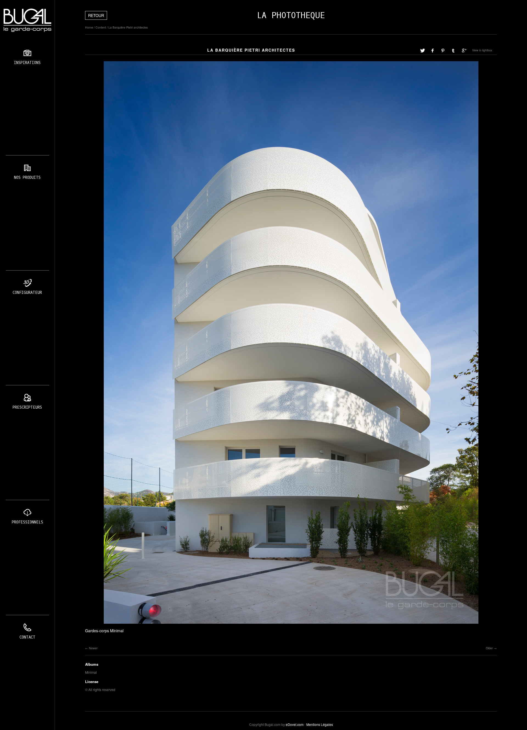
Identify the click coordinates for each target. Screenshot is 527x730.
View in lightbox (482, 50)
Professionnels (27, 522)
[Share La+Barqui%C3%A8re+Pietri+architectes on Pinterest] (443, 50)
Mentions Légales (319, 724)
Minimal (91, 672)
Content (101, 27)
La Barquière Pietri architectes (128, 27)
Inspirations (27, 62)
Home (89, 27)
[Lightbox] (291, 624)
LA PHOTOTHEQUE (291, 15)
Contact (27, 637)
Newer (93, 648)
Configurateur (27, 292)
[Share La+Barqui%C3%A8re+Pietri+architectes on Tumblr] (453, 50)
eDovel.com (295, 724)
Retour (96, 15)
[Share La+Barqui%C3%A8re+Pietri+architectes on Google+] (464, 50)
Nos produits (27, 177)
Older (489, 648)
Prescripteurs (27, 407)
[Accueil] (27, 20)
